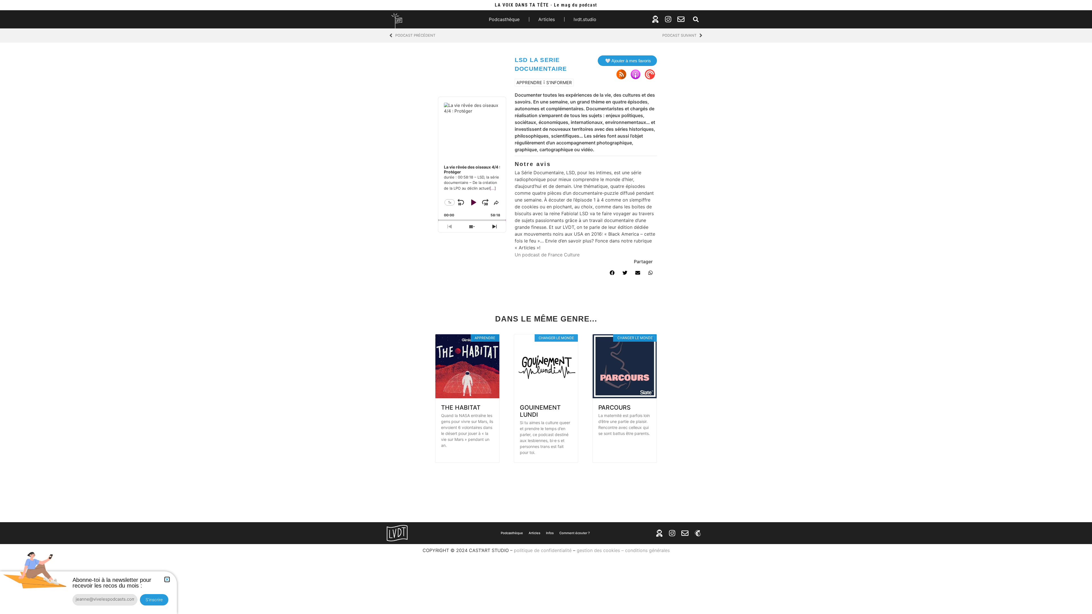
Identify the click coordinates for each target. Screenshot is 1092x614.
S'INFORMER (559, 82)
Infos (550, 533)
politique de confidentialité (543, 550)
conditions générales (647, 550)
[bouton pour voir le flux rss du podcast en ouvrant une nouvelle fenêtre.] (621, 74)
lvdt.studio (585, 19)
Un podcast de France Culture (547, 255)
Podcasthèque (504, 19)
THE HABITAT (461, 407)
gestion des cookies (598, 550)
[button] (696, 19)
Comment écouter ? (574, 533)
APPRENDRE (529, 82)
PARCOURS (614, 407)
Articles (546, 19)
